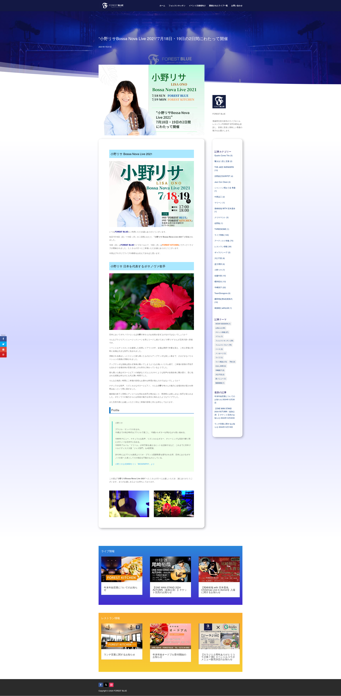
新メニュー (221, 378)
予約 (232, 362)
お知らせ (220, 328)
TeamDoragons (221, 293)
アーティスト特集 (221, 240)
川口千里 (218, 258)
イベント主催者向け (197, 6)
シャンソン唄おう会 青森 (225, 187)
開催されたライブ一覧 (218, 6)
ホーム (162, 6)
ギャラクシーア (221, 252)
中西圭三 (218, 196)
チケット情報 (222, 332)
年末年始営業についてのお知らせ (120, 588)
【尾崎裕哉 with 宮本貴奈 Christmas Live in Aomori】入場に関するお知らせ (218, 590)
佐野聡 (217, 223)
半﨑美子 (218, 287)
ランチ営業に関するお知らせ (119, 654)
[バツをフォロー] (106, 685)
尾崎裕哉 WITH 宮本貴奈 (224, 208)
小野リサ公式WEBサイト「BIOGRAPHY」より (135, 464)
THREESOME (220, 229)
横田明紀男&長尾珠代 (223, 299)
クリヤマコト (220, 217)
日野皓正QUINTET (222, 176)
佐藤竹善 (218, 275)
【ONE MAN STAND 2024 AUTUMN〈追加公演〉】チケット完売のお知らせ (170, 590)
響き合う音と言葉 (221, 161)
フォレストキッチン (177, 6)
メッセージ (221, 353)
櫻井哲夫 (218, 281)
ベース (219, 349)
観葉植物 (220, 383)
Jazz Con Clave (221, 182)
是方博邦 (218, 264)
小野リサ (218, 269)
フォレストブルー (224, 345)
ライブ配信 (221, 362)
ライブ (219, 357)
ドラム (219, 336)
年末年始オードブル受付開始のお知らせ (169, 655)
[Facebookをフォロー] (101, 685)
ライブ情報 (219, 235)
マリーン (218, 202)
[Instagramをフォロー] (111, 685)
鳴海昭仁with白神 (221, 308)
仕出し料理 (221, 366)
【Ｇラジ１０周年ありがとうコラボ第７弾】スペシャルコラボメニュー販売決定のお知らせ (218, 657)
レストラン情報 (221, 246)
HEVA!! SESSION (223, 323)
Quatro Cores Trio (222, 155)
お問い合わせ (236, 6)
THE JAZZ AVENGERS (224, 167)
